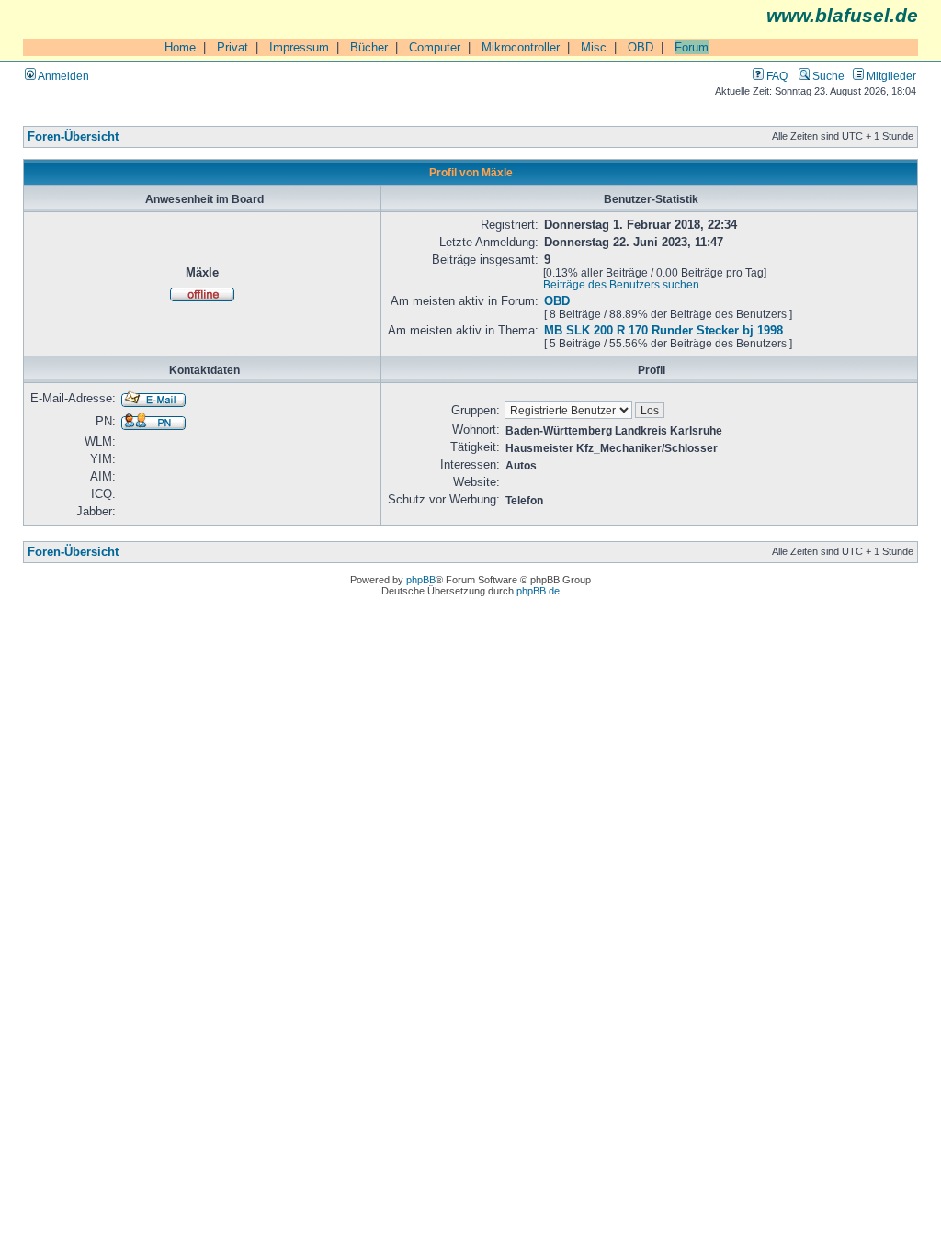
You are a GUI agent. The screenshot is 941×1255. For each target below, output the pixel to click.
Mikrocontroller (521, 47)
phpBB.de (538, 590)
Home (180, 47)
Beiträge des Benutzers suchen (621, 284)
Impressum (299, 47)
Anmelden (62, 76)
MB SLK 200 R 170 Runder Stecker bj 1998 (663, 330)
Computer (434, 47)
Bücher (369, 47)
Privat (232, 47)
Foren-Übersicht (73, 136)
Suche (827, 76)
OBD (640, 47)
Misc (594, 47)
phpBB (421, 579)
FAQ (776, 76)
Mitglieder (890, 76)
